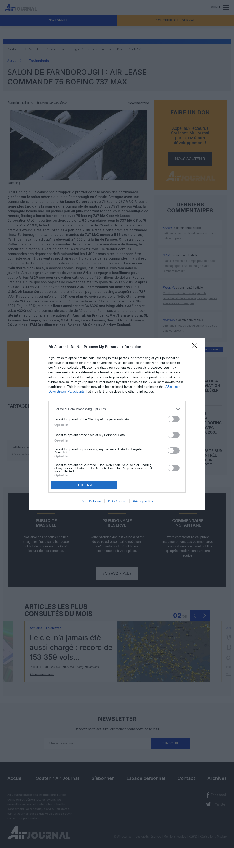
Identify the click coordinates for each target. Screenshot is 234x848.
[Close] (196, 347)
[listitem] (117, 409)
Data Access (117, 501)
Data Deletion (91, 501)
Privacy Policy (143, 501)
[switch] (174, 419)
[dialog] (117, 424)
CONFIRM (84, 485)
